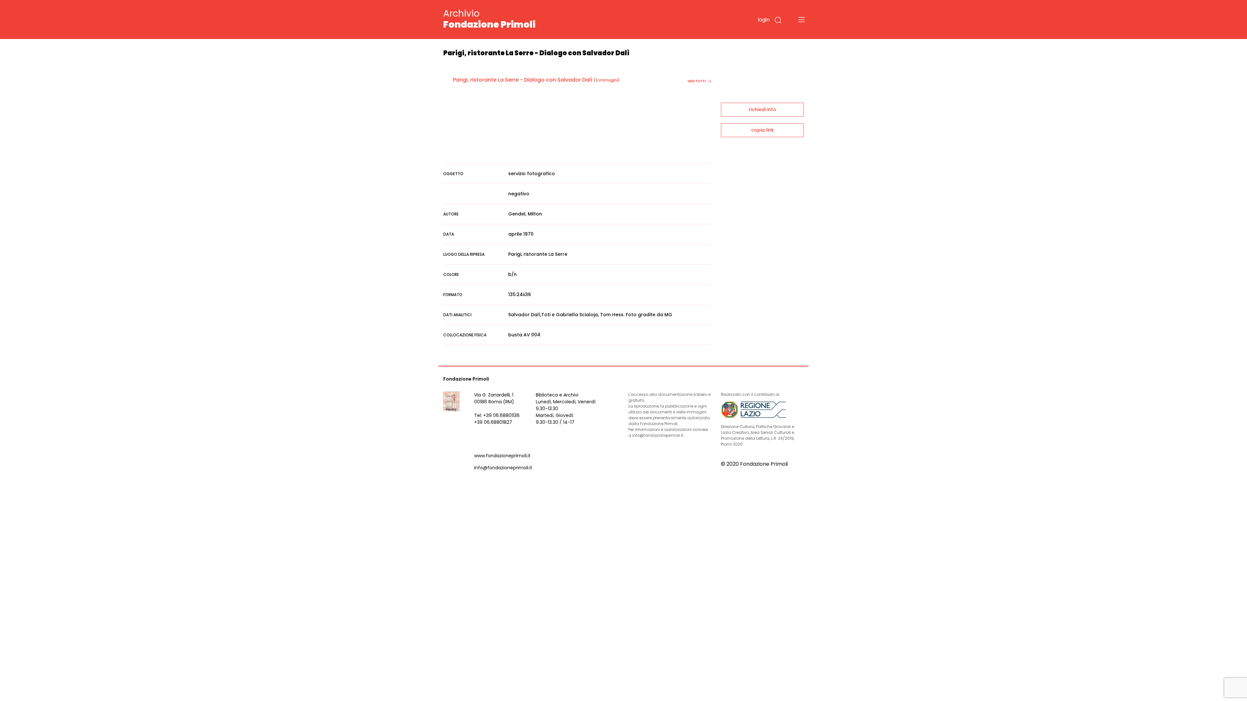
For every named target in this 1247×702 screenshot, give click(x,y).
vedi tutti (696, 81)
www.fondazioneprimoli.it (502, 455)
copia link (762, 130)
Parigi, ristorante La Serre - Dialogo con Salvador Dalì (522, 80)
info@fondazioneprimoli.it (503, 467)
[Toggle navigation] (801, 19)
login (764, 19)
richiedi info (762, 109)
